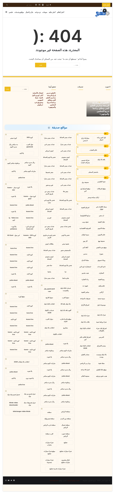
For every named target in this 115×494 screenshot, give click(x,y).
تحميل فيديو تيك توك (13, 394)
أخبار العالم (60, 12)
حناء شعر (49, 265)
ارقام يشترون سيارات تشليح (65, 461)
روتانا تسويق (101, 260)
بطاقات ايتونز (49, 244)
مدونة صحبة (101, 298)
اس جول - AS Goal (13, 235)
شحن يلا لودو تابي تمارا (49, 201)
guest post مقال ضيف (49, 290)
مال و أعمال (29, 12)
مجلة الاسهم (101, 228)
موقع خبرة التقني (101, 247)
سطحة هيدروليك (49, 419)
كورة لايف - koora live (29, 333)
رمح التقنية (101, 279)
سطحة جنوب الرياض (66, 435)
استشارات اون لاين (85, 266)
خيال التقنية (101, 222)
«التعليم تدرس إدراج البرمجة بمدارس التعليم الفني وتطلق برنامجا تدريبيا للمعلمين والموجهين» (99, 108)
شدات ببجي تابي (49, 144)
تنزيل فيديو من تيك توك (29, 395)
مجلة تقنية (101, 363)
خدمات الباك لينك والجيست (65, 289)
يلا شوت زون (30, 378)
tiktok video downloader (13, 404)
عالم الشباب (93, 150)
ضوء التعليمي (101, 181)
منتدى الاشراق (101, 346)
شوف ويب (85, 222)
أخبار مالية (52, 12)
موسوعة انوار (101, 305)
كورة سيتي (13, 138)
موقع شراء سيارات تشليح (49, 452)
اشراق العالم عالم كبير (85, 338)
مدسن (85, 254)
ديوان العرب (49, 319)
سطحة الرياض (65, 411)
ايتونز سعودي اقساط (66, 158)
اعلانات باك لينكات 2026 (21, 362)
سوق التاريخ (49, 297)
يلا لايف (21, 153)
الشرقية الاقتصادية (85, 228)
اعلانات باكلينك (57, 334)
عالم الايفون (101, 235)
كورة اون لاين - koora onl (29, 228)
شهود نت (85, 286)
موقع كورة (22, 296)
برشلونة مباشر (49, 350)
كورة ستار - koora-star (13, 189)
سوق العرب (65, 297)
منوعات (44, 12)
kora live (13, 248)
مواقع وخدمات (19, 12)
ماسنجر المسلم (93, 172)
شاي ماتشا (65, 278)
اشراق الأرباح (85, 305)
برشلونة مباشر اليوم (13, 163)
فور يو (49, 218)
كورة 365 (30, 137)
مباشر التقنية (85, 292)
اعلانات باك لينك (49, 328)
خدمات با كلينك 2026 (49, 311)
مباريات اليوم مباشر (66, 350)
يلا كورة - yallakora (13, 228)
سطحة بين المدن (65, 419)
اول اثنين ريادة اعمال (101, 139)
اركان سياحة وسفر (93, 197)
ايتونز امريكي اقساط (49, 210)
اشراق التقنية (85, 207)
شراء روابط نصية (101, 322)
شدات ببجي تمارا (49, 138)
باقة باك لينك (101, 159)
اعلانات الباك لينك (85, 328)
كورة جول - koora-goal (30, 197)
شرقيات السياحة (85, 298)
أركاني (101, 292)
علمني (11, 12)
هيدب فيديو (85, 273)
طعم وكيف (101, 286)
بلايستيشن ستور (66, 250)
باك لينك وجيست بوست (101, 356)
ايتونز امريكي (49, 151)
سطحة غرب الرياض (49, 425)
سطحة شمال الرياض (66, 426)
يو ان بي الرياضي (85, 363)
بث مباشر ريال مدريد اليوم (13, 145)
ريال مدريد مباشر (65, 357)
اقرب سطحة (49, 434)
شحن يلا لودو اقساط (49, 157)
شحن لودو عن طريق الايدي (49, 236)
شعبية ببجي (65, 244)
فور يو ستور (49, 185)
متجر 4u (65, 191)
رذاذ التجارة (85, 279)
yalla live (21, 177)
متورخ (101, 254)
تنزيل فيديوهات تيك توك (30, 404)
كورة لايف (30, 255)
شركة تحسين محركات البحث (85, 161)
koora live (13, 205)
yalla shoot (49, 344)
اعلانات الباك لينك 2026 (85, 347)
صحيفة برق (85, 182)
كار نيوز (85, 241)
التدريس (101, 337)
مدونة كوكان (85, 235)
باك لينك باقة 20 (66, 304)
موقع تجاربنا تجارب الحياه (65, 320)
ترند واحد (38, 12)
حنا (65, 272)
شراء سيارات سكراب (49, 444)
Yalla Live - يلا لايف (13, 219)
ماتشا (49, 272)
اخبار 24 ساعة (85, 370)
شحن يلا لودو (66, 235)
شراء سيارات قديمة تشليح (57, 469)
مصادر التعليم (85, 354)
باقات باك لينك (85, 322)
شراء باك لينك (101, 315)
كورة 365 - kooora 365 (29, 236)
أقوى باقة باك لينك (65, 310)
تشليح (65, 442)
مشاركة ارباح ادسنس (85, 139)
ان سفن (101, 215)
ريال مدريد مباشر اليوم (29, 164)
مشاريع (65, 328)
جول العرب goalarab (29, 145)
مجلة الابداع (85, 260)
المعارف (101, 273)
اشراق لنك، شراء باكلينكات (101, 329)
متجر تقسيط (49, 172)
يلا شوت (65, 343)
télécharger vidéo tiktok (21, 411)
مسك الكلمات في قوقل (101, 208)
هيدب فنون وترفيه (101, 376)
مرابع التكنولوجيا (85, 215)
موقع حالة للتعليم (101, 370)
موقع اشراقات (101, 189)
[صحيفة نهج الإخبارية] (102, 12)
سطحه (49, 412)
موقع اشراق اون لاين (85, 190)
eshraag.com (54, 480)
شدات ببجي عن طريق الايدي (49, 193)
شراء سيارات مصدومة (49, 461)
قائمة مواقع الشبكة (73, 480)
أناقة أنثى (85, 247)
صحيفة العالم (85, 376)
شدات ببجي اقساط (66, 137)
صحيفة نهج (101, 241)
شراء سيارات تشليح (66, 451)
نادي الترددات (101, 266)
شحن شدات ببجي (65, 226)
